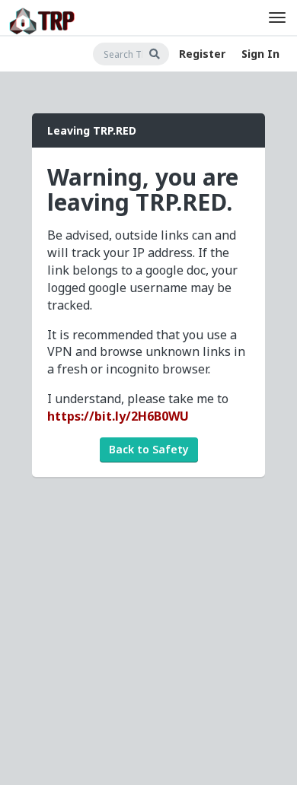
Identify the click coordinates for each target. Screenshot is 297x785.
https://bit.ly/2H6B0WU (118, 416)
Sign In (260, 53)
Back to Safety (149, 449)
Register (202, 53)
